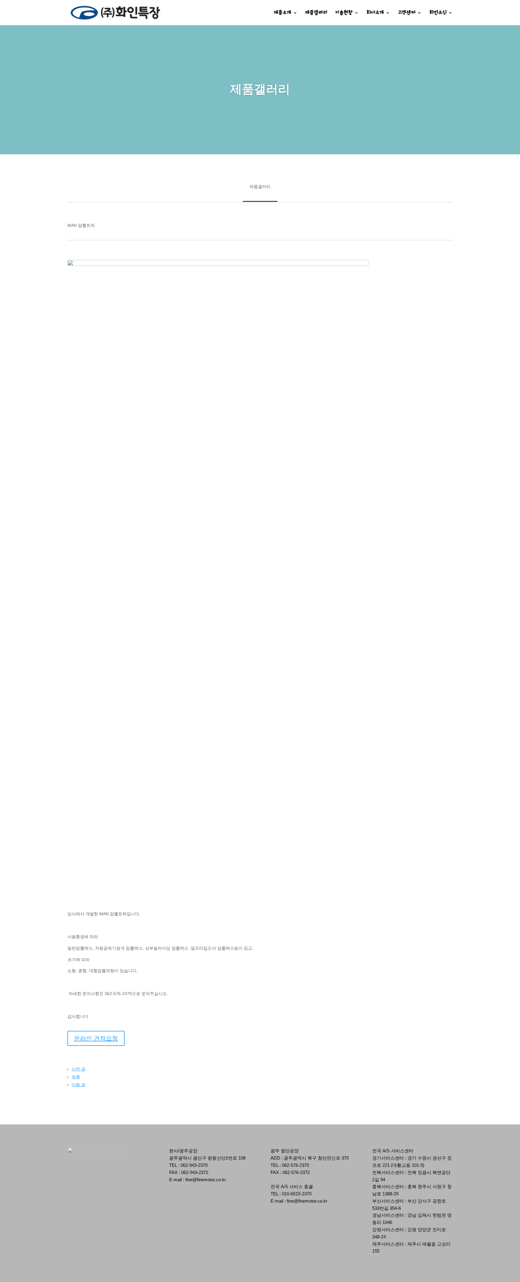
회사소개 (375, 13)
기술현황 (344, 13)
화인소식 (438, 13)
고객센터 (407, 13)
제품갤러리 (316, 13)
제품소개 (282, 13)
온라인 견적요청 (96, 1038)
